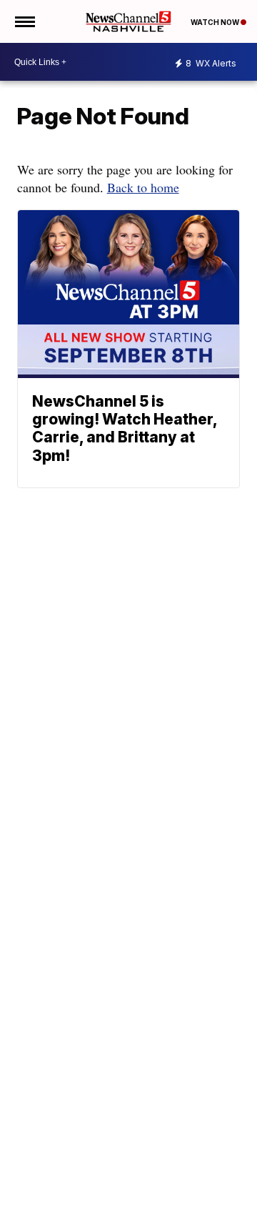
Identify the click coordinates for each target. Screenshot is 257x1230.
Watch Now (216, 22)
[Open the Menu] (24, 21)
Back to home (143, 187)
